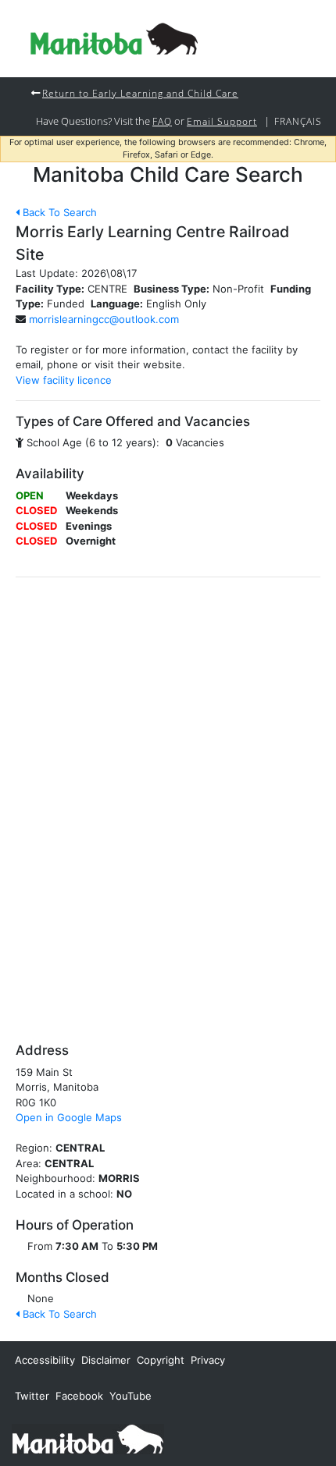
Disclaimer (105, 1360)
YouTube (130, 1396)
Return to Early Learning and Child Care (140, 93)
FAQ (162, 121)
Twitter (32, 1396)
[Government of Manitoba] (88, 1438)
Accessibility (45, 1360)
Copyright (160, 1360)
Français (298, 121)
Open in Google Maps (69, 1117)
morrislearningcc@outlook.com (104, 319)
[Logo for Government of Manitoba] (114, 39)
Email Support (222, 121)
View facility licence (64, 380)
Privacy (208, 1360)
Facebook (79, 1396)
